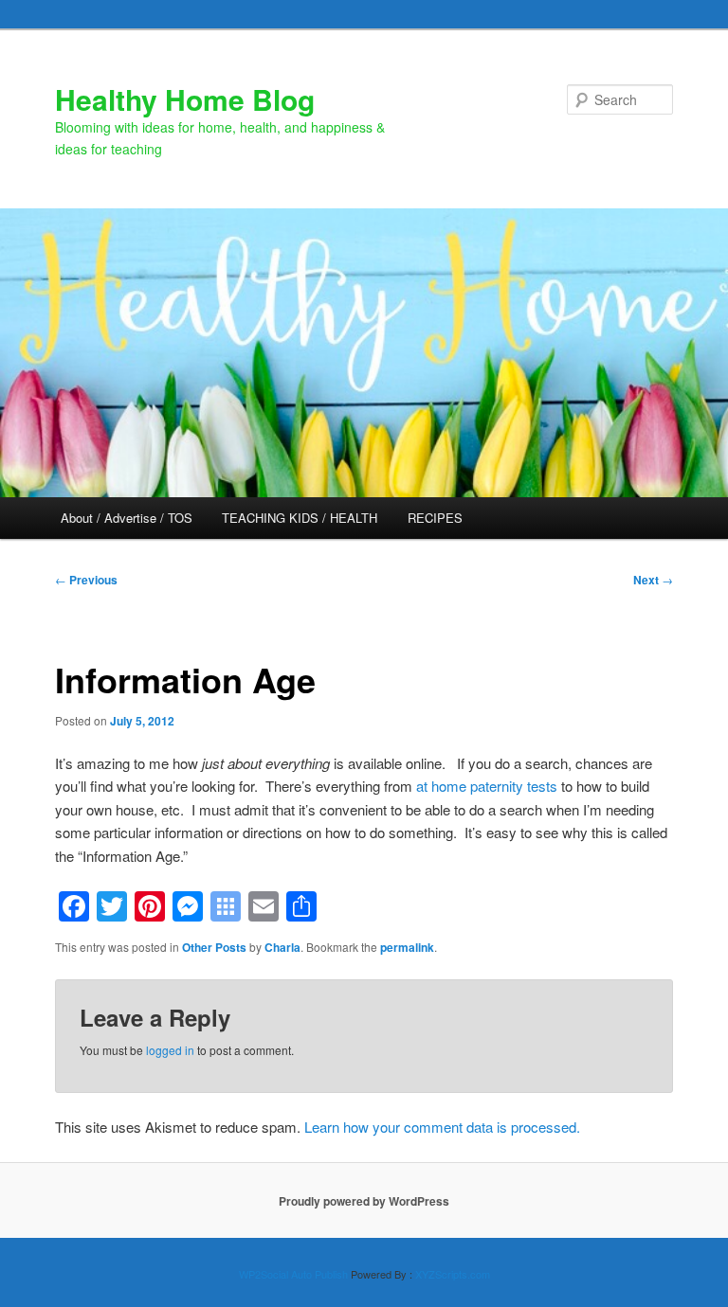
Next (653, 579)
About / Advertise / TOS (126, 518)
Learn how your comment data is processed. (442, 1127)
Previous (86, 579)
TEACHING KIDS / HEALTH (299, 518)
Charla (282, 947)
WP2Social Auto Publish (293, 1273)
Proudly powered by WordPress (364, 1200)
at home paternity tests (486, 786)
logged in (170, 1050)
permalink (407, 947)
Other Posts (214, 947)
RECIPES (435, 518)
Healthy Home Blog (185, 99)
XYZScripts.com (452, 1273)
